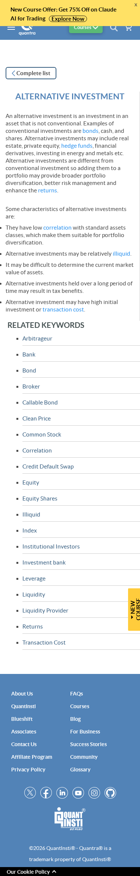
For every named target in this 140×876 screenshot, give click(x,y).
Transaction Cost (44, 642)
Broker (31, 386)
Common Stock (41, 434)
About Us (22, 694)
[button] (86, 27)
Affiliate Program (31, 757)
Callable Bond (40, 402)
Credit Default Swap (48, 466)
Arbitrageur (37, 338)
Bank (28, 354)
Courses (79, 706)
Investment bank (44, 562)
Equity (30, 482)
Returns (32, 626)
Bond (29, 370)
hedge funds (77, 146)
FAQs (76, 694)
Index (29, 530)
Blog (75, 719)
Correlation (37, 450)
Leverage (34, 578)
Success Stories (88, 744)
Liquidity (33, 594)
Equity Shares (39, 498)
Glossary (80, 770)
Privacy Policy (28, 770)
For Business (85, 732)
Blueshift (21, 719)
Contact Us (24, 744)
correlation (57, 227)
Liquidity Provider (45, 610)
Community (84, 757)
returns (47, 190)
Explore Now (68, 19)
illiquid (121, 253)
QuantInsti (23, 706)
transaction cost (63, 309)
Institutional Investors (51, 546)
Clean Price (36, 418)
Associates (23, 732)
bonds (91, 131)
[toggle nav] (7, 27)
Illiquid (31, 514)
